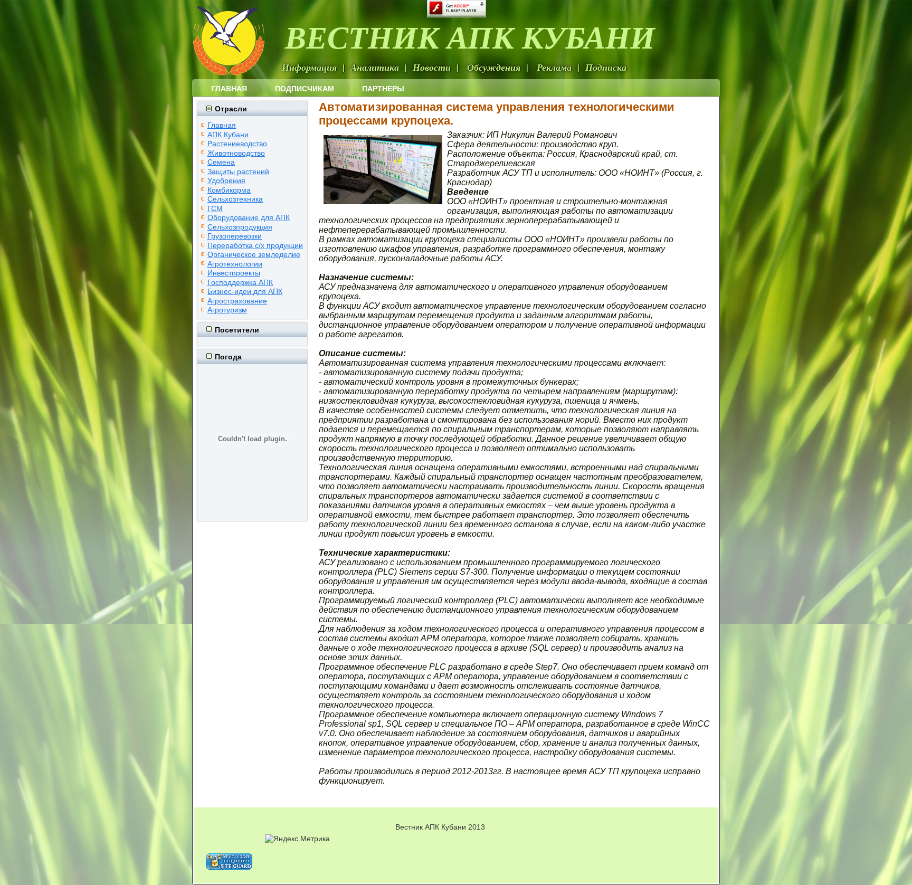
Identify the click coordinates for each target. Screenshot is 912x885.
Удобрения (226, 180)
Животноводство (236, 153)
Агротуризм (227, 310)
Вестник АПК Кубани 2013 (440, 827)
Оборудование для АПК (248, 217)
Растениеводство (237, 143)
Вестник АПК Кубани (470, 36)
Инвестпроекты (233, 273)
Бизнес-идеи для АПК (244, 291)
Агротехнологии (234, 264)
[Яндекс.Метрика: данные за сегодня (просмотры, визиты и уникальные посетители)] (297, 838)
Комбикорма (229, 190)
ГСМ (215, 208)
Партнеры (383, 88)
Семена (221, 162)
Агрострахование (237, 301)
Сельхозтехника (235, 199)
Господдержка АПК (240, 282)
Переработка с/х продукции (255, 245)
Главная (229, 88)
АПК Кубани (228, 134)
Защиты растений (238, 171)
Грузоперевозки (234, 236)
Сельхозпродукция (239, 227)
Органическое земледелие (253, 254)
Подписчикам (304, 88)
